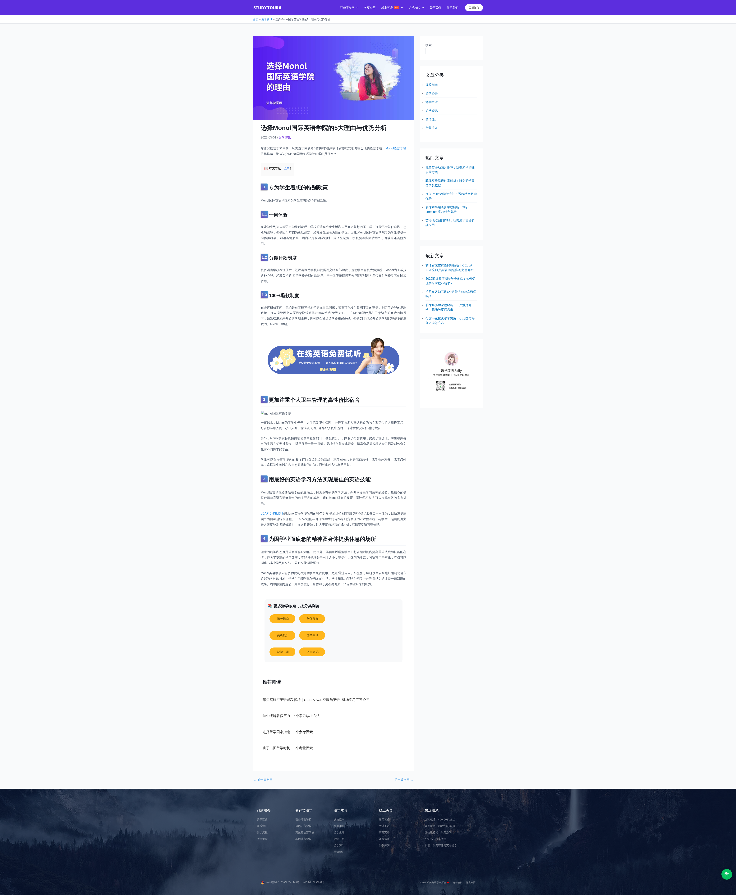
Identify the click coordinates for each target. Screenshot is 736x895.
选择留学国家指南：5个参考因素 (288, 732)
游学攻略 (340, 810)
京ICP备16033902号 (313, 882)
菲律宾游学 (304, 810)
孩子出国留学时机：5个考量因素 (288, 748)
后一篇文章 (404, 779)
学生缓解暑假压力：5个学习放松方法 (291, 716)
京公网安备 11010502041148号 (283, 882)
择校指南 (432, 84)
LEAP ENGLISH (272, 513)
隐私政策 (470, 882)
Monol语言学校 (395, 148)
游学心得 (432, 93)
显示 (286, 168)
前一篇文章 (263, 779)
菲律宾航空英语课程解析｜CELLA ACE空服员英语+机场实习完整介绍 (316, 700)
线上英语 (386, 810)
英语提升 (432, 119)
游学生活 (432, 102)
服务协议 (458, 882)
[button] (356, 8)
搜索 (429, 45)
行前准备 (432, 127)
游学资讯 (285, 137)
